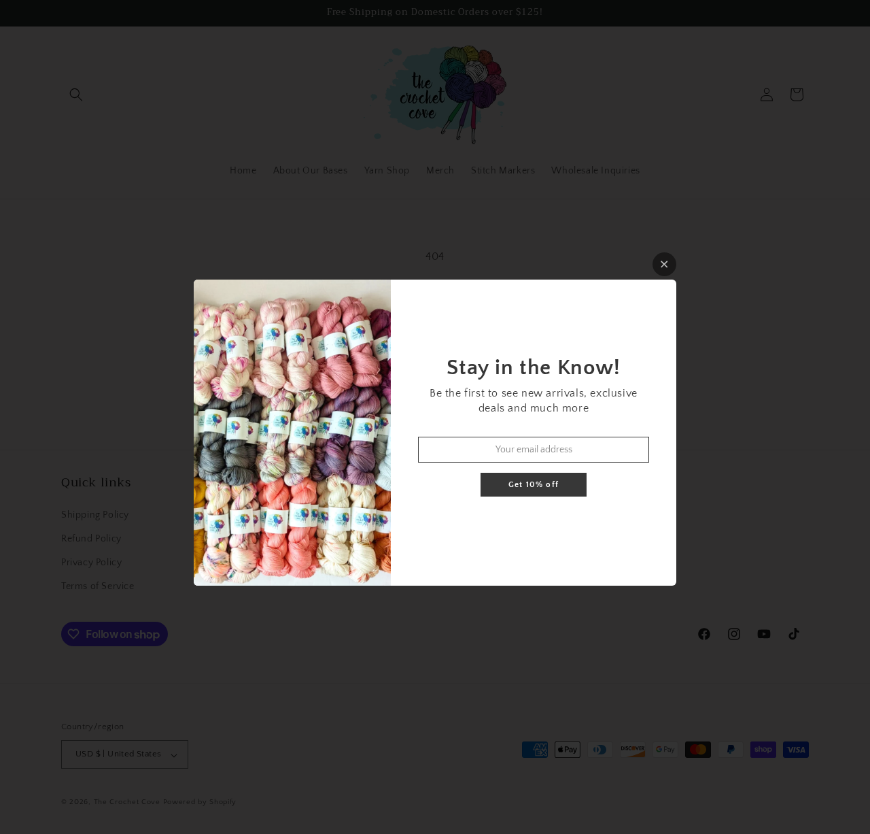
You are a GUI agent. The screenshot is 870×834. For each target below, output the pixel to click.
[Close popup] (664, 264)
